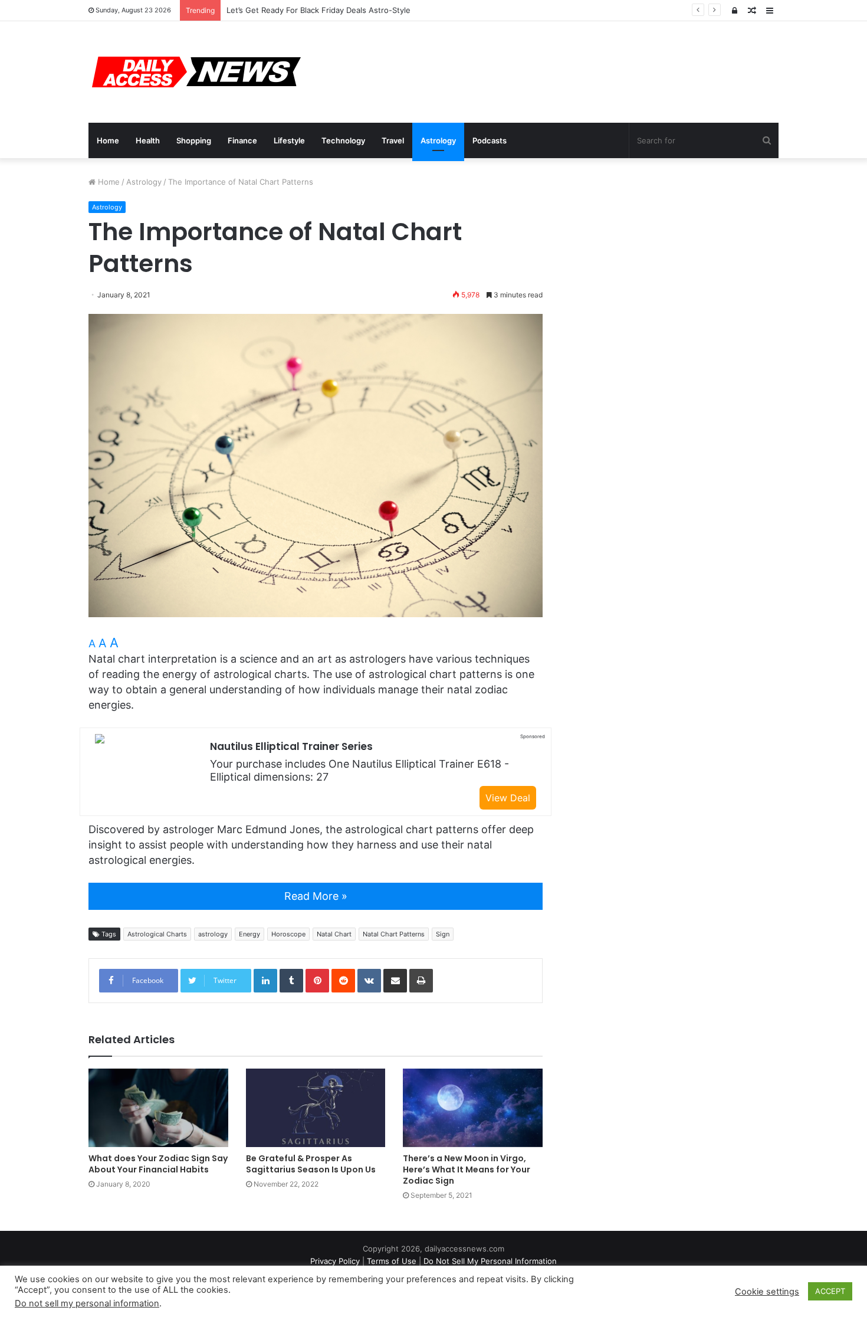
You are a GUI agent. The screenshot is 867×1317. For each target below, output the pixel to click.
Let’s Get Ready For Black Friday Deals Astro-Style (318, 10)
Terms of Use (391, 1261)
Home (108, 140)
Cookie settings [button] (767, 1291)
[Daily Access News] (194, 72)
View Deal (507, 798)
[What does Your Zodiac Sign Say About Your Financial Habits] (158, 1108)
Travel (393, 140)
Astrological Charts (157, 934)
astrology (213, 934)
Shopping (193, 140)
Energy (249, 934)
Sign (442, 934)
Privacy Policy (335, 1261)
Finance (242, 140)
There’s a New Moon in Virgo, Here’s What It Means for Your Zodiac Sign (466, 1169)
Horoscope (288, 934)
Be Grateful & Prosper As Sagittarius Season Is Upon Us (311, 1163)
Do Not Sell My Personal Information (490, 1261)
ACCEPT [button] (830, 1291)
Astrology (438, 140)
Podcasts (489, 140)
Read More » (315, 896)
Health (148, 140)
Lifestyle (289, 140)
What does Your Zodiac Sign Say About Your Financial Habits (158, 1163)
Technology (343, 140)
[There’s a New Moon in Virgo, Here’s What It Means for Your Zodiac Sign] (473, 1108)
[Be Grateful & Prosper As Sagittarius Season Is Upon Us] (316, 1108)
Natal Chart (334, 934)
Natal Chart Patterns (394, 934)
